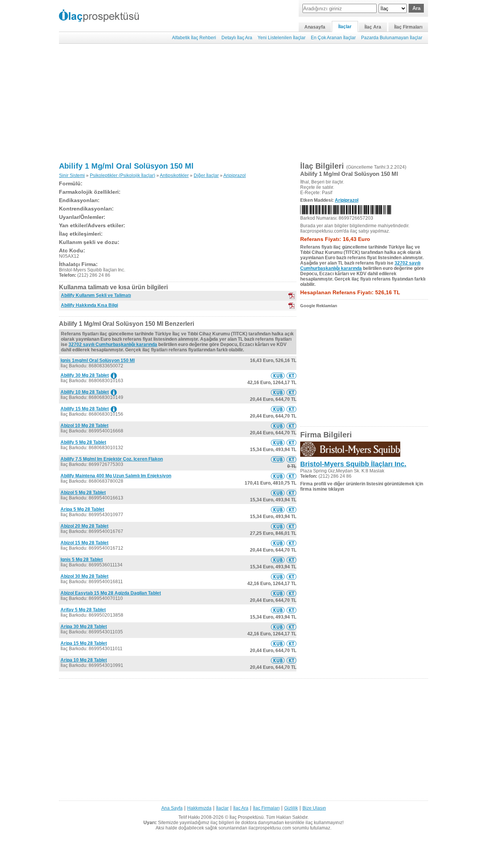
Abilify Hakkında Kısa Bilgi (89, 305)
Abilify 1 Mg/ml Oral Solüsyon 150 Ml (126, 166)
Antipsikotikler (174, 175)
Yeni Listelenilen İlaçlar (282, 37)
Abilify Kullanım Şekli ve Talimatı (96, 295)
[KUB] (291, 306)
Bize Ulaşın (314, 808)
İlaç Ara (372, 27)
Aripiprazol (234, 175)
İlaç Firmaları (408, 27)
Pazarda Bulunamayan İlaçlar (391, 37)
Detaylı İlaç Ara (236, 37)
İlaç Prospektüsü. (247, 817)
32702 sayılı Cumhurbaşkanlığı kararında (112, 344)
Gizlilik (291, 808)
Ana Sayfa (172, 808)
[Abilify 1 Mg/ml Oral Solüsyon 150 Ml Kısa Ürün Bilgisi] (278, 376)
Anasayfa (314, 27)
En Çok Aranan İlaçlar (333, 37)
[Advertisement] (243, 102)
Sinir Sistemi (72, 175)
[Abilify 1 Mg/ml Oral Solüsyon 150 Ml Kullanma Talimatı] (291, 376)
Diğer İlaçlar (206, 175)
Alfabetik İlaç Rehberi (194, 37)
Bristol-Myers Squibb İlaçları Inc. (353, 464)
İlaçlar (345, 26)
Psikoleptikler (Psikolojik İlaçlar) (122, 175)
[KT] (291, 296)
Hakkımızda (199, 808)
